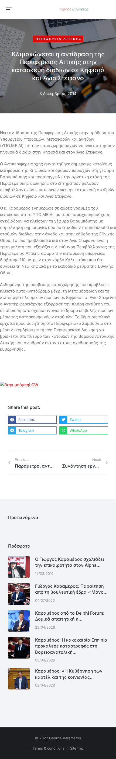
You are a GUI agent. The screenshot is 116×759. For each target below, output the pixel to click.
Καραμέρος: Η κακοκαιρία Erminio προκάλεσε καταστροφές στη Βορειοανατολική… (71, 646)
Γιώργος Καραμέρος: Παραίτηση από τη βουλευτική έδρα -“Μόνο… (71, 589)
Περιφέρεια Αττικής (59, 39)
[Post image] (19, 567)
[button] (8, 9)
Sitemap (76, 748)
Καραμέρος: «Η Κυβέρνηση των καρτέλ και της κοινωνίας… (69, 674)
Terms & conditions (48, 748)
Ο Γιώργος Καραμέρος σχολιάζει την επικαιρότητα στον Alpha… (69, 562)
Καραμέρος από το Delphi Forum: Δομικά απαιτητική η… (69, 616)
